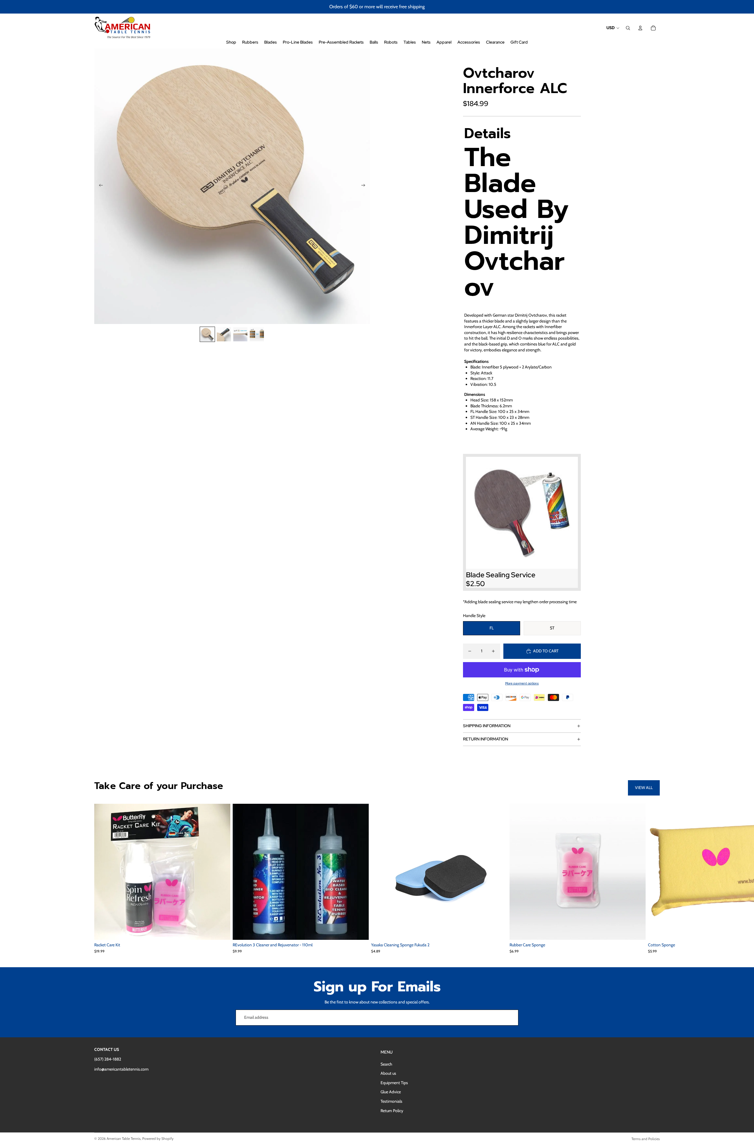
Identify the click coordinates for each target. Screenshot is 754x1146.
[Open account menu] (640, 28)
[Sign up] (510, 1017)
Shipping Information (486, 725)
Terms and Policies (645, 1139)
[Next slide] (365, 186)
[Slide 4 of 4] (257, 334)
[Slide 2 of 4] (224, 334)
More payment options (522, 683)
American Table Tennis (123, 1138)
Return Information (485, 739)
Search (386, 1064)
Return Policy (392, 1110)
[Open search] (627, 28)
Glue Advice (391, 1091)
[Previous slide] (99, 186)
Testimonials (391, 1101)
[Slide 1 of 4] (207, 334)
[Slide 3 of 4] (240, 334)
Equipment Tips (394, 1082)
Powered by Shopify (157, 1138)
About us (388, 1073)
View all (644, 787)
